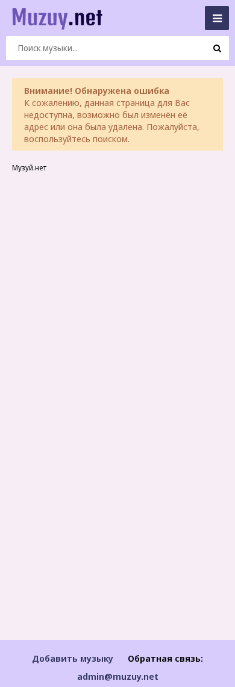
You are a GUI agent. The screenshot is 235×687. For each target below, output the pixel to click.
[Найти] (217, 48)
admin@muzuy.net (117, 676)
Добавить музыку (72, 658)
